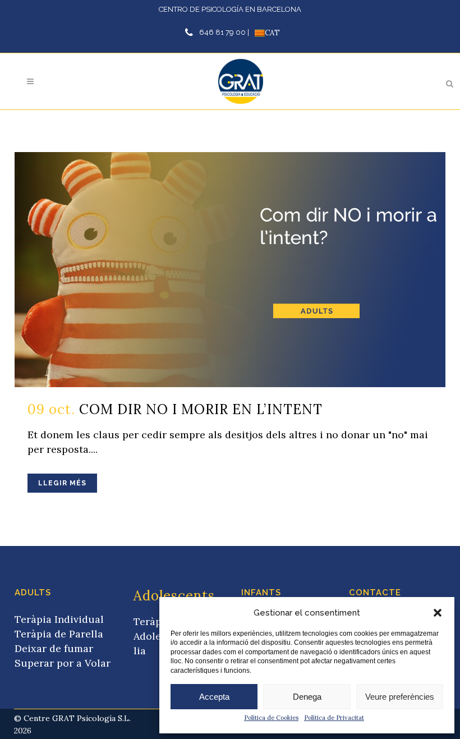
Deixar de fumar (54, 648)
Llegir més (62, 483)
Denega (307, 696)
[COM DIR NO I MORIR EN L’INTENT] (230, 269)
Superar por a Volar (63, 663)
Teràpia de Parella (59, 633)
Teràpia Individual (59, 619)
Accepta (214, 696)
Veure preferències (399, 696)
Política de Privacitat (334, 718)
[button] (437, 612)
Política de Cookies (271, 718)
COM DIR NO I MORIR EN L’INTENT (201, 409)
